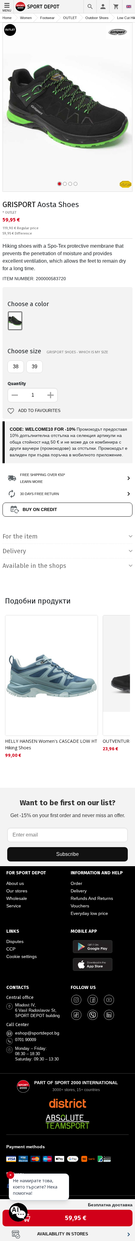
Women (26, 18)
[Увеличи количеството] (50, 395)
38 (16, 366)
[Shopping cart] (116, 6)
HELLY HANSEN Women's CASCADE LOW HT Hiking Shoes (51, 744)
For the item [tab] (20, 536)
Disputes (15, 941)
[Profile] (103, 6)
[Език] (128, 6)
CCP (10, 948)
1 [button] (59, 183)
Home (7, 18)
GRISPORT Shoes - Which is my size (77, 352)
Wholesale (16, 898)
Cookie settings (21, 956)
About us (15, 883)
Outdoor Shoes (97, 18)
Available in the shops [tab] (34, 565)
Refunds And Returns (92, 898)
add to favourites (39, 411)
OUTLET (70, 18)
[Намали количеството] (15, 395)
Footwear (47, 18)
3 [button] (70, 183)
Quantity (17, 383)
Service (13, 905)
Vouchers (80, 905)
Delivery (79, 890)
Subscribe (67, 854)
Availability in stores (62, 1234)
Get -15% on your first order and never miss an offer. (67, 808)
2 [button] (64, 183)
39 (34, 366)
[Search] (90, 6)
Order (76, 883)
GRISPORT (19, 204)
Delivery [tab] (14, 551)
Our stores (16, 890)
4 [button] (75, 183)
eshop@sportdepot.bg (37, 1032)
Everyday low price (89, 913)
